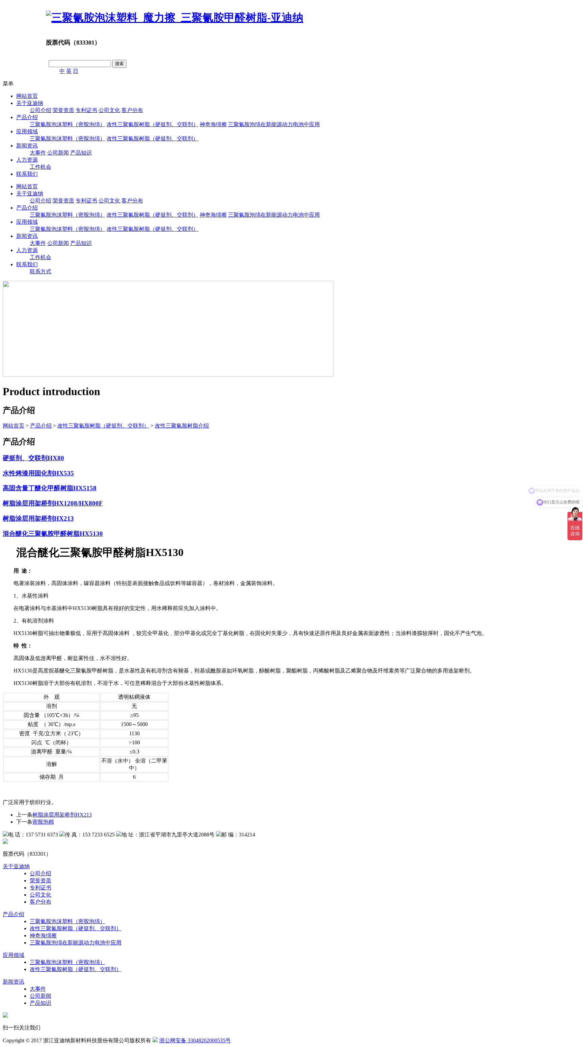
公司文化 (109, 110)
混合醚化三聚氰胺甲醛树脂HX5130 (53, 533)
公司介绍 (40, 110)
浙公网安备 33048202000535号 (195, 1040)
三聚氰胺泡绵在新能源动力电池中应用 (274, 124)
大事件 (38, 153)
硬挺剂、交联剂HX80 (33, 458)
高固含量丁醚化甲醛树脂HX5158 (49, 488)
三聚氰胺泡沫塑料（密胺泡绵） (67, 124)
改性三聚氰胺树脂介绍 (182, 426)
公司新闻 (58, 153)
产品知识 (81, 153)
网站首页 (27, 96)
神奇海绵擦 (213, 124)
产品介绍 (27, 117)
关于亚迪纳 (29, 103)
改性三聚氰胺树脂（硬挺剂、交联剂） (152, 124)
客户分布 (132, 110)
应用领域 (27, 131)
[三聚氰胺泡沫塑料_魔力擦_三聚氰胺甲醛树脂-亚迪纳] (174, 17)
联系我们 (27, 174)
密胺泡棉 (43, 822)
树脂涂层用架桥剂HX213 (38, 518)
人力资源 (27, 160)
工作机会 (40, 167)
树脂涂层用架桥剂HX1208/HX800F (53, 503)
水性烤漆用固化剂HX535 (38, 473)
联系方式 (40, 271)
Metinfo (267, 1040)
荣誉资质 (63, 110)
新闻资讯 (27, 145)
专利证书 (86, 110)
